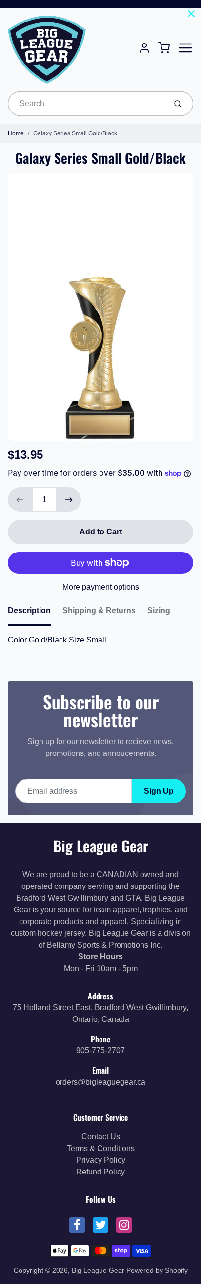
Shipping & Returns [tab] (99, 610)
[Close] (191, 13)
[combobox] (86, 103)
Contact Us (100, 1136)
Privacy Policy (100, 1160)
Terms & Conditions (101, 1148)
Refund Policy (100, 1172)
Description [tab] (29, 610)
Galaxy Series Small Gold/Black (75, 133)
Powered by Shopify (157, 1270)
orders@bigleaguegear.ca (100, 1082)
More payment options (100, 587)
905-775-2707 (100, 1050)
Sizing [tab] (158, 610)
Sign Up (159, 791)
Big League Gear (100, 846)
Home (16, 133)
